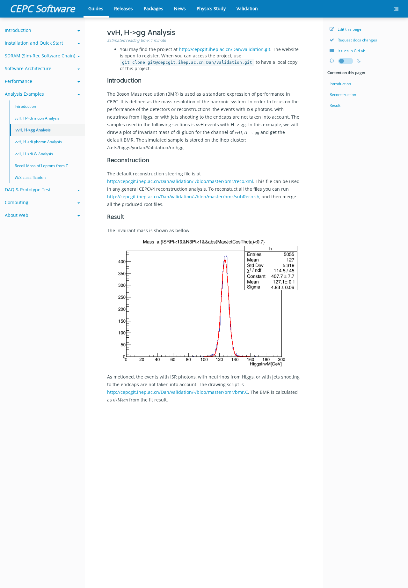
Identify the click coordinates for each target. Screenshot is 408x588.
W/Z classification (30, 177)
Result (335, 105)
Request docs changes (357, 40)
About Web (16, 215)
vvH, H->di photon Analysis (38, 141)
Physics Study (211, 8)
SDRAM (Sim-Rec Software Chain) (40, 56)
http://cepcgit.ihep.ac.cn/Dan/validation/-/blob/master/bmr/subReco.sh (183, 197)
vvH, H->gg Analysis (33, 130)
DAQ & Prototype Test (28, 190)
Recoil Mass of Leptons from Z (41, 165)
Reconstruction (343, 94)
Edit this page (349, 29)
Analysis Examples (24, 94)
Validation (247, 8)
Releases (123, 8)
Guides (95, 8)
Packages (153, 8)
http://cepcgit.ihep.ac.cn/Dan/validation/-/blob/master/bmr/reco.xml (180, 181)
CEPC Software (42, 8)
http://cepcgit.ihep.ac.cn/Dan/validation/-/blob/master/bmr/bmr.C (177, 392)
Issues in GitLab (351, 51)
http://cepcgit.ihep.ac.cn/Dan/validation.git (224, 49)
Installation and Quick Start (34, 43)
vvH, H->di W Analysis (34, 154)
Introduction (18, 30)
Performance (18, 81)
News (180, 8)
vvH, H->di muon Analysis (37, 118)
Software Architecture (28, 68)
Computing (16, 202)
